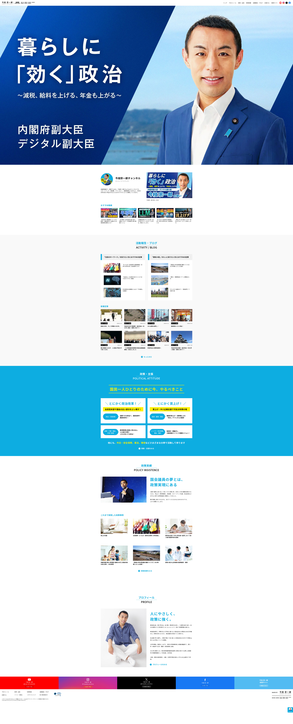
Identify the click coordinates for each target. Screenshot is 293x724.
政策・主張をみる (147, 448)
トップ (225, 3)
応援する (267, 3)
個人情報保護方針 (44, 694)
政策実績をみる (146, 571)
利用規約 (40, 699)
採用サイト (274, 3)
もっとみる (148, 357)
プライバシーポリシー (32, 699)
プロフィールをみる (160, 664)
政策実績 (248, 3)
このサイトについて (31, 694)
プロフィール (232, 3)
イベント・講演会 (18, 694)
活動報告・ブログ (258, 3)
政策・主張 (241, 3)
